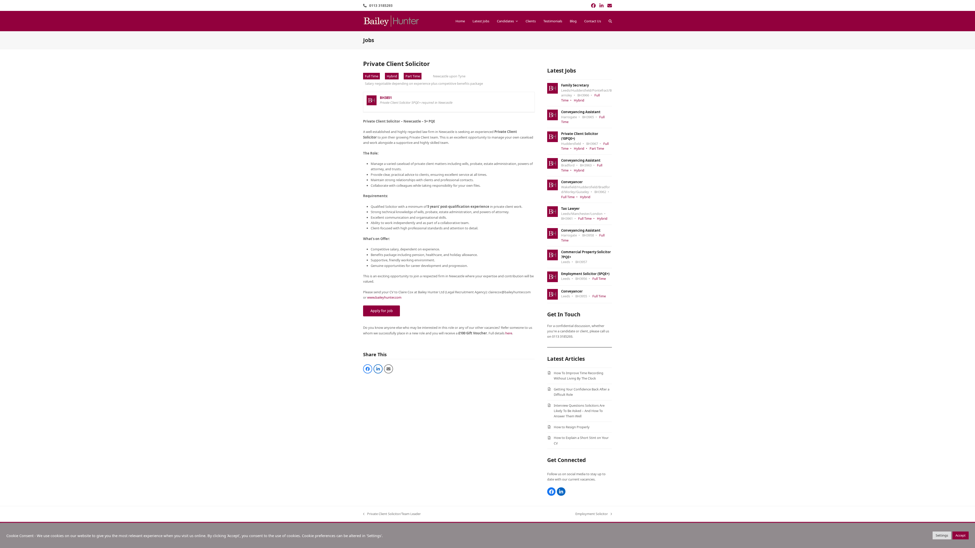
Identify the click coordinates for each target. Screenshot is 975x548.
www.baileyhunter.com (384, 297)
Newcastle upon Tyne (449, 76)
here (508, 333)
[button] (610, 21)
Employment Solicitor (591, 514)
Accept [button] (960, 535)
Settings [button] (942, 535)
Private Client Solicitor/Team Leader (392, 514)
